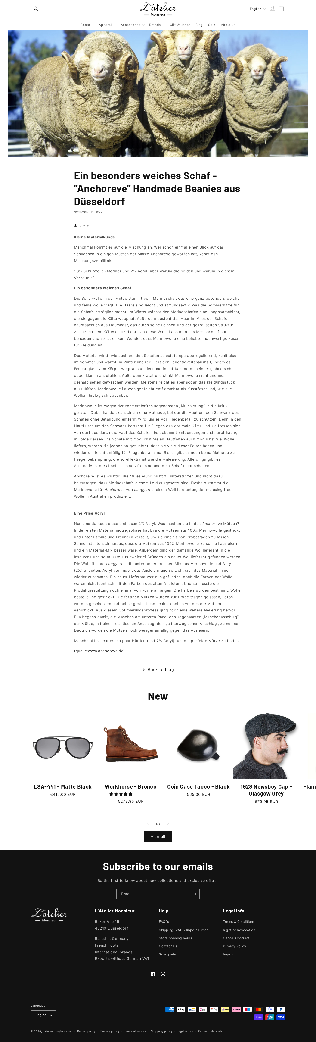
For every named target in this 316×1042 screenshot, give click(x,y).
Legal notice (185, 1031)
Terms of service (135, 1031)
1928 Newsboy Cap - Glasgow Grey (266, 790)
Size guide (167, 954)
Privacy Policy (234, 946)
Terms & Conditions (239, 921)
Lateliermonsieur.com (57, 1031)
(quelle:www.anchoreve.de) (99, 651)
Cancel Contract (236, 938)
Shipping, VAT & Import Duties (183, 930)
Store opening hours (175, 938)
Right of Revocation (239, 930)
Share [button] (84, 225)
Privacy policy (110, 1031)
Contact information (211, 1031)
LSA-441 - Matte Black (63, 786)
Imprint (229, 954)
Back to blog (161, 669)
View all (158, 836)
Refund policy (86, 1031)
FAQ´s (164, 921)
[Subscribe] (194, 894)
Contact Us (168, 946)
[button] (36, 9)
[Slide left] (148, 824)
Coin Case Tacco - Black (198, 786)
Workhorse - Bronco (130, 786)
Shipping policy (162, 1031)
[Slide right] (168, 824)
